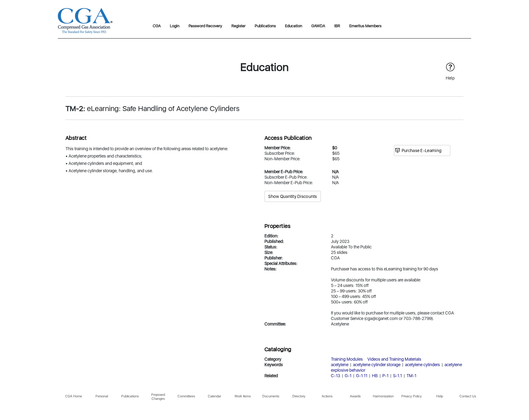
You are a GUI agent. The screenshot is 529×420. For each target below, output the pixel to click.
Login (174, 26)
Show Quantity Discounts (292, 196)
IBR (337, 26)
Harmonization (383, 396)
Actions (327, 396)
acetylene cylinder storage (376, 364)
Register (238, 26)
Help (439, 396)
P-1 (385, 375)
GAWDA (318, 26)
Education (293, 26)
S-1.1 (397, 375)
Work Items (242, 396)
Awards (355, 396)
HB (375, 375)
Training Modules (347, 359)
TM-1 (411, 375)
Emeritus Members (365, 26)
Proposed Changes (158, 397)
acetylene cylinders (422, 364)
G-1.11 (361, 375)
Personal (102, 396)
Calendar (214, 396)
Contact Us (468, 396)
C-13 (335, 375)
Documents (270, 396)
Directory (299, 396)
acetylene (339, 364)
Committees (186, 396)
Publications (265, 26)
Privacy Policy (411, 396)
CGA (157, 26)
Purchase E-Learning (421, 150)
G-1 (348, 375)
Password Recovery (205, 26)
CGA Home (73, 396)
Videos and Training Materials (394, 359)
